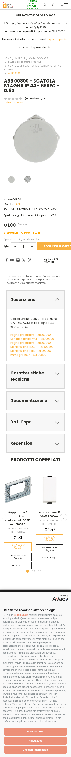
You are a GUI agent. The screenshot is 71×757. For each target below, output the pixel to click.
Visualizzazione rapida (17, 557)
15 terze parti (21, 615)
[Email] (12, 260)
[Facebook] (7, 260)
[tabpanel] (18, 520)
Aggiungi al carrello (17, 547)
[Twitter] (24, 260)
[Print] (18, 260)
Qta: (7, 246)
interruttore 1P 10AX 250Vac (49, 514)
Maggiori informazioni (36, 749)
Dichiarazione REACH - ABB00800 (32, 347)
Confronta (16, 565)
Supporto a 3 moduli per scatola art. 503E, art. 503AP (18, 518)
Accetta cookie (35, 731)
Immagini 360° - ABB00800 (28, 355)
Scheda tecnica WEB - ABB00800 (32, 339)
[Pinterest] (29, 260)
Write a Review (13, 102)
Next (63, 517)
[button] (67, 609)
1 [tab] (27, 571)
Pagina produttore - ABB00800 (30, 335)
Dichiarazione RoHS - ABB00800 (31, 351)
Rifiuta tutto (35, 740)
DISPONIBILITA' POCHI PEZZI (22, 233)
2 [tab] (33, 571)
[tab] (35, 299)
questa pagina (58, 39)
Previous (6, 753)
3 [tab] (39, 571)
